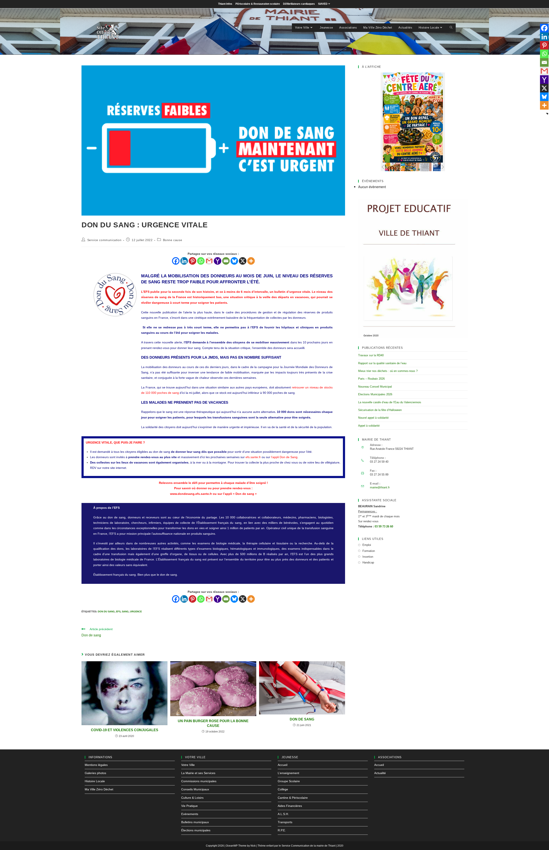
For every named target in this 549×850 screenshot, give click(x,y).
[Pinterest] (192, 261)
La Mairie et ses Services (198, 773)
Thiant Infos (225, 3)
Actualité (380, 773)
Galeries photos (95, 773)
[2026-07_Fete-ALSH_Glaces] (392, 167)
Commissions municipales (198, 781)
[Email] (226, 261)
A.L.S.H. (283, 814)
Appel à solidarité (369, 425)
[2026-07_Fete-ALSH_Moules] (408, 166)
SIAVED (322, 3)
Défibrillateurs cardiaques (299, 3)
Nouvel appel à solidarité (373, 417)
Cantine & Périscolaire (293, 797)
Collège (283, 789)
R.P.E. (282, 830)
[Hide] (547, 113)
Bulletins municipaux (195, 822)
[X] (242, 261)
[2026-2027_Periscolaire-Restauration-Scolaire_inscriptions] (423, 166)
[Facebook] (175, 261)
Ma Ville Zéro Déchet (99, 789)
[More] (251, 261)
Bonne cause (172, 240)
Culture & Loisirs (192, 797)
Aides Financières (290, 806)
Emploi (366, 545)
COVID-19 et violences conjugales (124, 730)
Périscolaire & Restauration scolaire (257, 3)
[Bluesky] (234, 261)
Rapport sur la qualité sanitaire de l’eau (382, 363)
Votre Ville (188, 765)
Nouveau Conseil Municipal (375, 386)
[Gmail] (209, 261)
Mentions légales (96, 765)
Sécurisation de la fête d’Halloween (380, 410)
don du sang (106, 611)
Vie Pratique (189, 806)
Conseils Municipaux (195, 789)
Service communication (104, 240)
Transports (285, 822)
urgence (136, 611)
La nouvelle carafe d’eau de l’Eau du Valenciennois (389, 402)
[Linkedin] (184, 261)
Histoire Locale (95, 781)
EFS (118, 611)
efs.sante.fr (253, 457)
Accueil (282, 765)
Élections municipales (195, 830)
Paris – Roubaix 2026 (371, 378)
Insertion (367, 556)
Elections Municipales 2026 (375, 394)
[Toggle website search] (451, 27)
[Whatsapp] (201, 261)
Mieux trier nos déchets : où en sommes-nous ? (388, 371)
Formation (368, 551)
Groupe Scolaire (289, 781)
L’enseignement (288, 773)
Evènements (189, 814)
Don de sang (302, 719)
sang (125, 611)
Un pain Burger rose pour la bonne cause (213, 723)
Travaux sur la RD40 (371, 355)
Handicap (368, 562)
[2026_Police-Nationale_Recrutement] (439, 166)
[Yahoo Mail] (217, 261)
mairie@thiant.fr (380, 487)
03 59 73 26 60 (384, 526)
